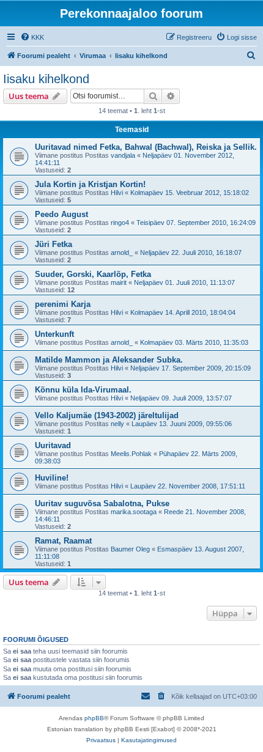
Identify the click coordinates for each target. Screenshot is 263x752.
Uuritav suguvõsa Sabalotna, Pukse (102, 503)
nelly (117, 423)
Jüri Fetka (53, 244)
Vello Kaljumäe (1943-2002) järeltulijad (107, 415)
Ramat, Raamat (63, 540)
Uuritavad (53, 445)
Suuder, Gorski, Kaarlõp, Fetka (93, 274)
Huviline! (52, 477)
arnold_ (122, 252)
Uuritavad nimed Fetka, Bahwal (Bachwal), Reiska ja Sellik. (146, 147)
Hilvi (117, 192)
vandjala (123, 155)
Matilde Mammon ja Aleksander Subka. (109, 359)
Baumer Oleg (130, 549)
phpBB (94, 718)
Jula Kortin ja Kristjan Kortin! (90, 184)
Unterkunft (54, 334)
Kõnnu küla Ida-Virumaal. (83, 389)
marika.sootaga (134, 511)
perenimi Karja (63, 304)
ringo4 (120, 222)
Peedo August (61, 214)
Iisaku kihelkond (46, 79)
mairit (119, 282)
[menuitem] (32, 37)
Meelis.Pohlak (131, 453)
